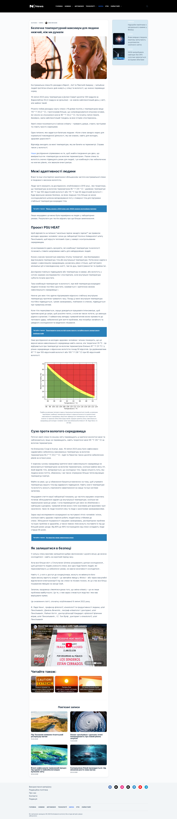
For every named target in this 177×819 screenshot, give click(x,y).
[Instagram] (122, 787)
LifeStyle (131, 21)
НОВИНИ (68, 6)
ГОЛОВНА (59, 6)
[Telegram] (146, 787)
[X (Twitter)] (116, 787)
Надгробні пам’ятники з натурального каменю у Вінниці (137, 27)
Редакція (33, 799)
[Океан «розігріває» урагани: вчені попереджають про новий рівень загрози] (88, 721)
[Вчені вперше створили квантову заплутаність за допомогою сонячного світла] (119, 39)
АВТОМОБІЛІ (79, 6)
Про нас (32, 793)
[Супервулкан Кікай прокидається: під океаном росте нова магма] (88, 755)
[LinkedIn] (134, 787)
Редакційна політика (38, 790)
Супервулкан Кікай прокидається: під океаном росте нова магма (88, 769)
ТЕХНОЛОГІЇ (90, 6)
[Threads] (128, 787)
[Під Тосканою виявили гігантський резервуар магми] (49, 721)
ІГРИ (107, 6)
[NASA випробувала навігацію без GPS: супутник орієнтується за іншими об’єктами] (119, 54)
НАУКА (100, 6)
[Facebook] (110, 787)
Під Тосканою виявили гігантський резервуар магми (47, 736)
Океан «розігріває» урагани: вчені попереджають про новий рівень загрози (86, 736)
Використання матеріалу (40, 787)
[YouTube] (140, 787)
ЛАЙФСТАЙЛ (115, 6)
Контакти (33, 796)
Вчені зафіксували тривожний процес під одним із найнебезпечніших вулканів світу (48, 770)
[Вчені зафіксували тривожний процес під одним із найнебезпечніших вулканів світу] (49, 755)
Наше (34, 153)
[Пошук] (147, 6)
